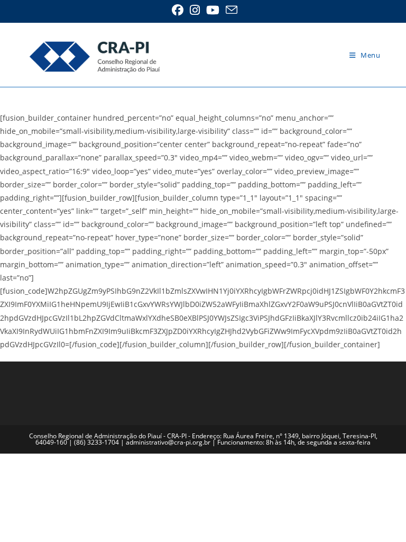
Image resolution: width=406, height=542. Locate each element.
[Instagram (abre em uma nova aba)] (195, 10)
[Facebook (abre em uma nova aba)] (178, 10)
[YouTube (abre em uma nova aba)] (213, 10)
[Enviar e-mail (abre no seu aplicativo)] (230, 10)
